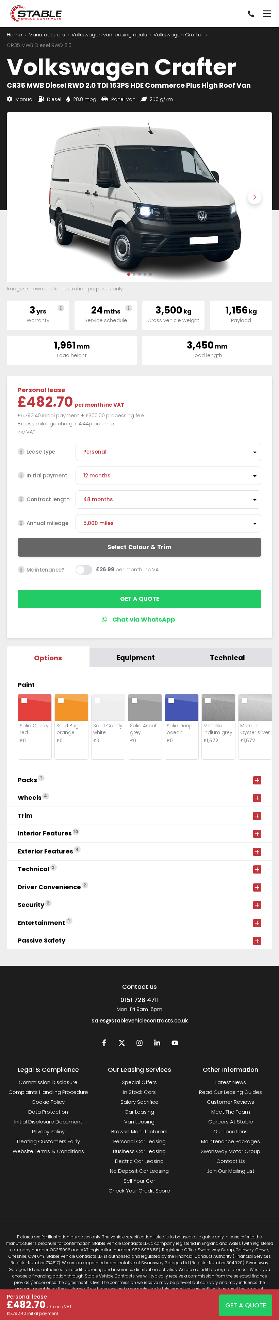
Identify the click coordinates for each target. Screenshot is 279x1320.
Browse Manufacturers (139, 1131)
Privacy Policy (48, 1131)
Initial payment (47, 475)
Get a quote (139, 599)
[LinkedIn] (157, 1044)
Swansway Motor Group (230, 1151)
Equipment (136, 657)
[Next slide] (254, 197)
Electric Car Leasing (139, 1161)
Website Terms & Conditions (48, 1151)
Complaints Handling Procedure (48, 1092)
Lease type (41, 451)
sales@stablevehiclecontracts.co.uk (140, 1020)
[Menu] (267, 13)
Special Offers (139, 1082)
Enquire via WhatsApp (139, 619)
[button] (128, 274)
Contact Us (230, 1161)
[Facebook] (104, 1044)
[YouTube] (175, 1044)
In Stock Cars (139, 1092)
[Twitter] (122, 1044)
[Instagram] (139, 1044)
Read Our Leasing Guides (230, 1092)
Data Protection (48, 1111)
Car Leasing (139, 1111)
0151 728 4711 (139, 1000)
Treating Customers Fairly (48, 1141)
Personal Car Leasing (139, 1141)
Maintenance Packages (230, 1141)
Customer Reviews (230, 1101)
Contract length (48, 499)
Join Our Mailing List (231, 1170)
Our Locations (230, 1131)
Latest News (230, 1082)
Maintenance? (45, 569)
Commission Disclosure (48, 1082)
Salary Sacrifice (139, 1101)
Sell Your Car (139, 1180)
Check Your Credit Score (139, 1190)
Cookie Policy (48, 1101)
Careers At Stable (230, 1121)
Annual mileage (47, 523)
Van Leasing (139, 1121)
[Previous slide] (24, 197)
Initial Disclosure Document (48, 1121)
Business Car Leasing (139, 1151)
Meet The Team (230, 1111)
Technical (227, 657)
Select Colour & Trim (139, 547)
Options (48, 658)
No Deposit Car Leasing (139, 1170)
